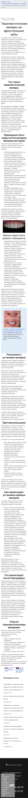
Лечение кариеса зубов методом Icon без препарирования (13, 720)
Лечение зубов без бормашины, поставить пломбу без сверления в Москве (13, 730)
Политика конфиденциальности (12, 772)
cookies (4, 778)
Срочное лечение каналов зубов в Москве (13, 699)
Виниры (3, 18)
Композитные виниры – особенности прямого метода (9, 669)
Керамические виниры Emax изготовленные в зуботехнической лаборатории (21, 670)
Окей (12, 785)
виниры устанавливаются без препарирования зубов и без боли (14, 330)
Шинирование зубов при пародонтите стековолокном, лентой (12, 742)
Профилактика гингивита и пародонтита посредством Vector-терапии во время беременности (13, 709)
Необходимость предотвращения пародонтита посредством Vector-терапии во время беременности (13, 688)
